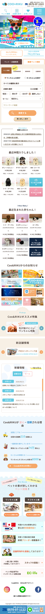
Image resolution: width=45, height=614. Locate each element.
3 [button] (20, 46)
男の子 (14, 94)
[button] (3, 328)
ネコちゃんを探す (33, 78)
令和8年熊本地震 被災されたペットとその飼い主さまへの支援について (20, 405)
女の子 (25, 94)
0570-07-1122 (36, 4)
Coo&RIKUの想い (22, 465)
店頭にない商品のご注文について (14, 385)
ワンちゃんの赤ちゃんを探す (36, 244)
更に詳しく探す (22, 119)
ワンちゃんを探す (13, 78)
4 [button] (22, 46)
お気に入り (28, 14)
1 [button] (15, 46)
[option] (22, 32)
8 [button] (32, 46)
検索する (22, 113)
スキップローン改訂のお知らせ (13, 395)
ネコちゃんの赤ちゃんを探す (36, 254)
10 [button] (37, 46)
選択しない (36, 94)
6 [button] (27, 46)
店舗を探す (16, 14)
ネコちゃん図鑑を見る (33, 515)
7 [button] (30, 46)
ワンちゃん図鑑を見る (11, 515)
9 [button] (35, 46)
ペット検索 (5, 14)
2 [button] (17, 46)
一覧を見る (36, 368)
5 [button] (25, 46)
